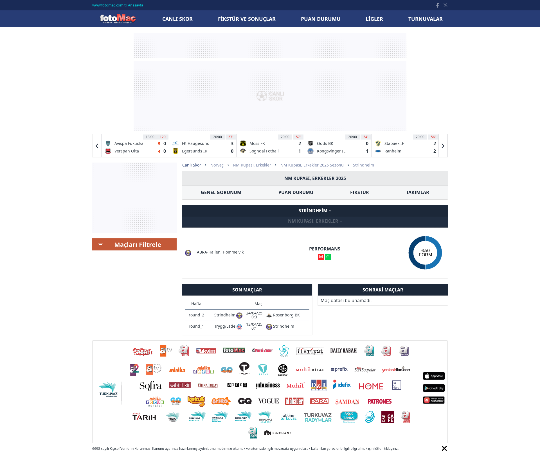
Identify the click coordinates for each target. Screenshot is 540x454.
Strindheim (313, 210)
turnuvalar (425, 18)
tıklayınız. (391, 448)
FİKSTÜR (359, 192)
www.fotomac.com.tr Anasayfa (117, 5)
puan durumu (321, 18)
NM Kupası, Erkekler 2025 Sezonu (312, 165)
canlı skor (177, 18)
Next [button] (442, 145)
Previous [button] (97, 145)
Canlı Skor (117, 18)
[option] (135, 145)
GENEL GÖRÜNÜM (221, 192)
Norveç (217, 165)
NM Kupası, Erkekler (252, 165)
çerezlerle (335, 448)
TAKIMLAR (417, 192)
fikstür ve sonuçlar (247, 18)
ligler (374, 18)
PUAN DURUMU (295, 192)
